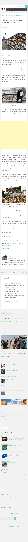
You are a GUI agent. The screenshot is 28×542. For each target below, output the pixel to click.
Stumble (5, 245)
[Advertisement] (14, 135)
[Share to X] (7, 248)
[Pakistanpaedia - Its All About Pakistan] (14, 404)
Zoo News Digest (6, 444)
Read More (21, 264)
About (2, 412)
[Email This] (5, 248)
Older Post (25, 272)
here (12, 236)
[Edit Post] (2, 29)
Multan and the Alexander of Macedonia (9, 376)
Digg (10, 245)
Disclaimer (3, 416)
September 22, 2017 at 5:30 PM (11, 301)
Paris (3, 15)
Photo (14, 105)
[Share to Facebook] (8, 248)
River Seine (9, 16)
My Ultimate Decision (7, 436)
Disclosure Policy (4, 420)
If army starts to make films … (12, 364)
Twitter (15, 243)
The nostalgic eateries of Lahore (12, 370)
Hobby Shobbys (5, 461)
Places (15, 15)
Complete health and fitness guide (8, 385)
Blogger (16, 513)
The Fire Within (5, 469)
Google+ (21, 243)
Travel (14, 16)
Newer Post (3, 272)
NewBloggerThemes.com (14, 526)
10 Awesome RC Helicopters (12, 462)
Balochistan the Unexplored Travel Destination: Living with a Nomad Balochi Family (12, 323)
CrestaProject (12, 525)
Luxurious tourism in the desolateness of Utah (15, 392)
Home (14, 272)
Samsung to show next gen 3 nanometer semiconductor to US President (15, 454)
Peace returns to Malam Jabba (7, 389)
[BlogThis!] (6, 248)
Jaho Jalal (13, 524)
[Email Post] (3, 248)
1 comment (5, 27)
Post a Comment (5, 305)
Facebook (19, 240)
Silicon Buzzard (5, 453)
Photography (8, 15)
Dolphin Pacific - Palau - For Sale (13, 445)
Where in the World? (10, 379)
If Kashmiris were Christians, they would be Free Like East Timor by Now (13, 471)
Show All (25, 474)
